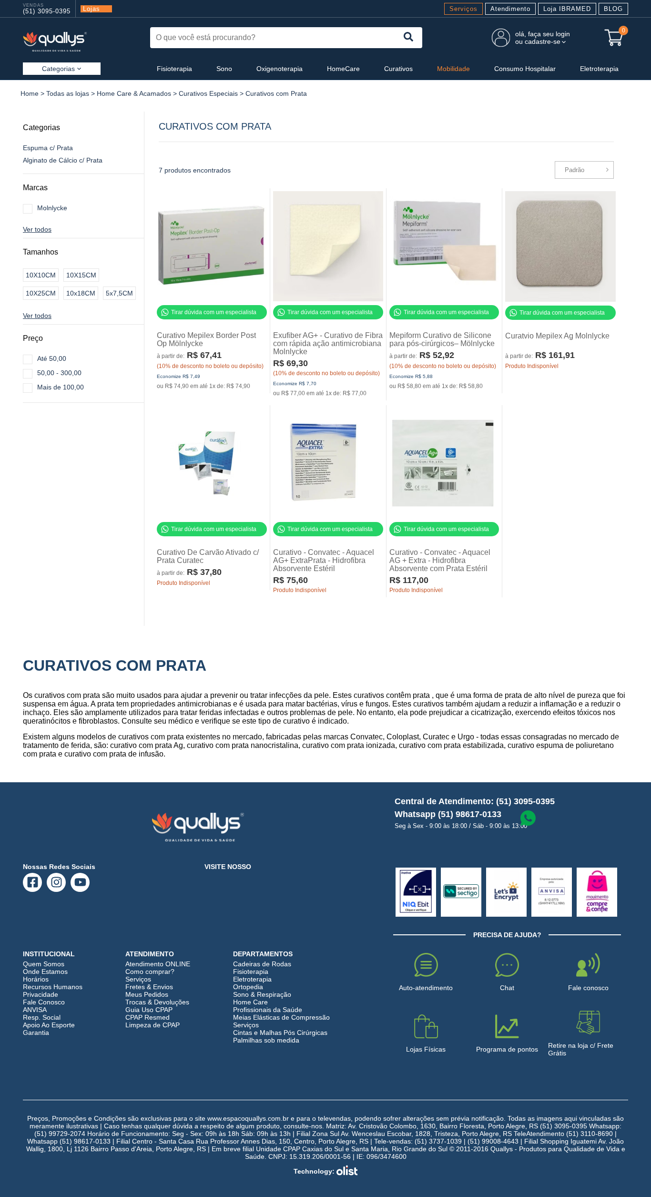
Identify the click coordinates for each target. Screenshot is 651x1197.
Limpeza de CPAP (152, 1025)
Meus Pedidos (146, 994)
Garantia (36, 1032)
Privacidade (40, 994)
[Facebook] (32, 882)
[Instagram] (56, 882)
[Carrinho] (613, 37)
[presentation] (409, 37)
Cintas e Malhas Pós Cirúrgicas (280, 1032)
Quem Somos (43, 964)
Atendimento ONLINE (157, 964)
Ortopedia (248, 987)
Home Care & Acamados (134, 93)
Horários (36, 979)
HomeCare (343, 68)
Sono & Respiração (262, 994)
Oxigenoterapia (279, 68)
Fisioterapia (174, 68)
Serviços (463, 8)
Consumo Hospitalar (525, 68)
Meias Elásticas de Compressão (281, 1017)
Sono (224, 68)
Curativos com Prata (276, 93)
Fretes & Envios (149, 987)
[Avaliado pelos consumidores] (416, 892)
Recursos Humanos (52, 987)
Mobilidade (453, 68)
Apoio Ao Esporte (49, 1025)
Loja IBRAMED (567, 8)
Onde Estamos (45, 971)
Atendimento (510, 8)
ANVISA (35, 1009)
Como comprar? (149, 971)
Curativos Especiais (208, 93)
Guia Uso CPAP (149, 1009)
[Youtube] (80, 882)
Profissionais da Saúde (267, 1009)
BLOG (613, 8)
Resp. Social (42, 1017)
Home (29, 93)
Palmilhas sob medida (266, 1040)
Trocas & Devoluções (157, 1002)
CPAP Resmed (147, 1017)
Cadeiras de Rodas (262, 964)
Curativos (398, 68)
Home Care (250, 1002)
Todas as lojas (67, 93)
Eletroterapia (599, 68)
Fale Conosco (44, 1002)
